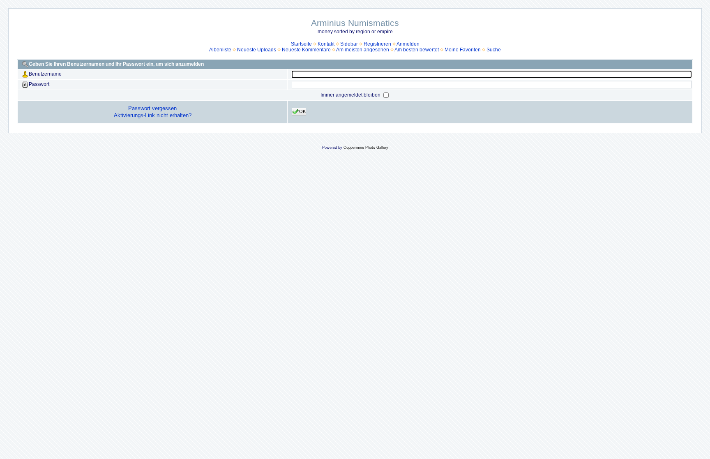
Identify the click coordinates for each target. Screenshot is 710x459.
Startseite (301, 44)
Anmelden (408, 44)
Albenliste (220, 50)
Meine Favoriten (463, 50)
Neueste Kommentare (306, 50)
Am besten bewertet (416, 50)
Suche (493, 50)
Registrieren (377, 44)
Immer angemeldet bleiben (351, 95)
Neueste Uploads (256, 50)
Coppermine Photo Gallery (365, 147)
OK (302, 111)
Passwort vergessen (152, 108)
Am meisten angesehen (362, 50)
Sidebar (349, 44)
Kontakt (326, 44)
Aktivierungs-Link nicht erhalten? (152, 115)
